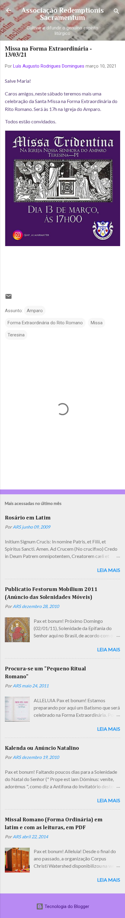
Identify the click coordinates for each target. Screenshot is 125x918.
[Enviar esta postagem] (8, 298)
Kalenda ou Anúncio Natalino (42, 748)
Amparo (35, 310)
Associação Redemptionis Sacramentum (62, 14)
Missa (97, 322)
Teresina (16, 335)
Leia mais (108, 570)
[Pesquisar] (116, 12)
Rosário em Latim (28, 518)
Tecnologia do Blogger (66, 906)
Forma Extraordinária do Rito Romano (45, 322)
